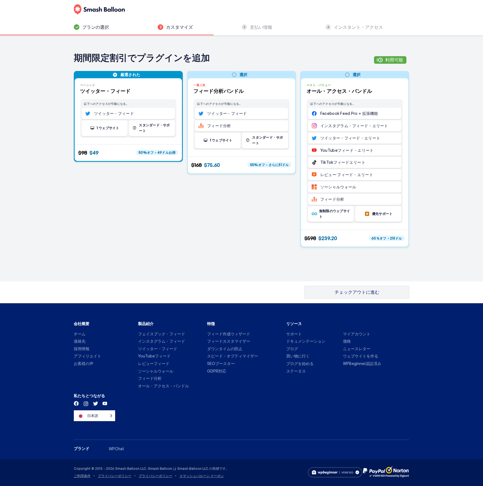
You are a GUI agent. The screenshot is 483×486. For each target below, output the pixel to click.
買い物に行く (298, 356)
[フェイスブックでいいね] (76, 403)
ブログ (292, 348)
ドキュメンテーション (305, 341)
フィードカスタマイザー (228, 341)
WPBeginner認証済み (362, 363)
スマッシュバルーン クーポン (201, 476)
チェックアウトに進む (357, 292)
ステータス (296, 371)
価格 (347, 341)
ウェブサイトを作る (360, 356)
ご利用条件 (82, 476)
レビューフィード (153, 363)
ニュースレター (356, 348)
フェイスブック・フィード (161, 333)
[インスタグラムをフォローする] (86, 403)
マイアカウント (356, 333)
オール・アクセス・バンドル (163, 385)
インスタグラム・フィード (161, 341)
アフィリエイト (87, 356)
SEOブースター (221, 363)
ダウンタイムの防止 (224, 348)
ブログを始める (300, 363)
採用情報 (81, 348)
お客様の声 (83, 363)
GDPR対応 (216, 371)
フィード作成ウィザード (228, 333)
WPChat (116, 448)
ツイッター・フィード (157, 348)
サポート (294, 333)
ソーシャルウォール (155, 371)
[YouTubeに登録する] (104, 403)
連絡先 (80, 341)
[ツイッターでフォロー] (95, 403)
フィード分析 (150, 378)
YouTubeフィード (154, 356)
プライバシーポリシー (114, 476)
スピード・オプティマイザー (232, 356)
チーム (80, 333)
